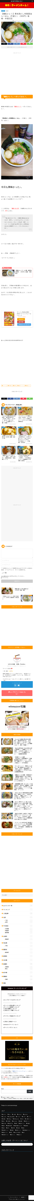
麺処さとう (28, 385)
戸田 (18, 945)
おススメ (4, 1114)
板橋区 (17, 964)
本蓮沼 (3, 10)
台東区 (17, 936)
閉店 (11, 1132)
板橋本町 (26, 1125)
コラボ (24, 1116)
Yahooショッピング (24, 324)
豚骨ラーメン (18, 1130)
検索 (2, 1088)
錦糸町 (18, 952)
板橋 (15, 385)
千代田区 (17, 926)
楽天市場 (21, 321)
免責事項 (23, 1197)
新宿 (16, 1123)
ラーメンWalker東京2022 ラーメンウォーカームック (24, 313)
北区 (17, 917)
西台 (18, 968)
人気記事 (17, 913)
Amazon (21, 319)
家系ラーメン (27, 1121)
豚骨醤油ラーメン (27, 1130)
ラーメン (4, 385)
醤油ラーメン (20, 385)
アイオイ (18, 1116)
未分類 (17, 960)
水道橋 (18, 928)
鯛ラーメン (13, 1134)
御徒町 (18, 939)
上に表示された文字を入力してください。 (13, 576)
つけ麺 (14, 1114)
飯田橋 (18, 932)
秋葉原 (18, 930)
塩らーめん (15, 1121)
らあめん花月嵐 (11, 1116)
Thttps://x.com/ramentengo (9, 1105)
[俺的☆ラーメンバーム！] (17, 6)
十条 (18, 920)
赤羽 (18, 922)
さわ (9, 1114)
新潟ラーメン (22, 1123)
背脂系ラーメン (5, 1130)
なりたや (19, 1114)
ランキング (17, 909)
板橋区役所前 (9, 1125)
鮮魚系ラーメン (5, 1134)
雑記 (17, 983)
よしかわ (4, 1116)
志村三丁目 (11, 1123)
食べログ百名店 (17, 1132)
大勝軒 (21, 1121)
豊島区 (17, 976)
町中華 (17, 972)
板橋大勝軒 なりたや (18, 1125)
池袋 (18, 979)
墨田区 (17, 949)
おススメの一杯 (17, 905)
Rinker (24, 316)
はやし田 (25, 1114)
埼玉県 (17, 943)
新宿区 (17, 956)
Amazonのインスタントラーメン (17, 994)
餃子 (24, 1132)
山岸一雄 (4, 1123)
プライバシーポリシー (14, 1197)
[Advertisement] (17, 71)
